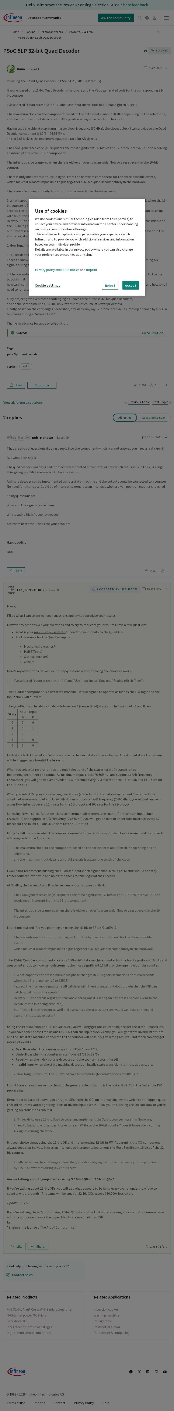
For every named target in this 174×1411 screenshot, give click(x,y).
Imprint (91, 270)
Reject (110, 285)
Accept (130, 285)
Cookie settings (47, 285)
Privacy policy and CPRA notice (57, 270)
